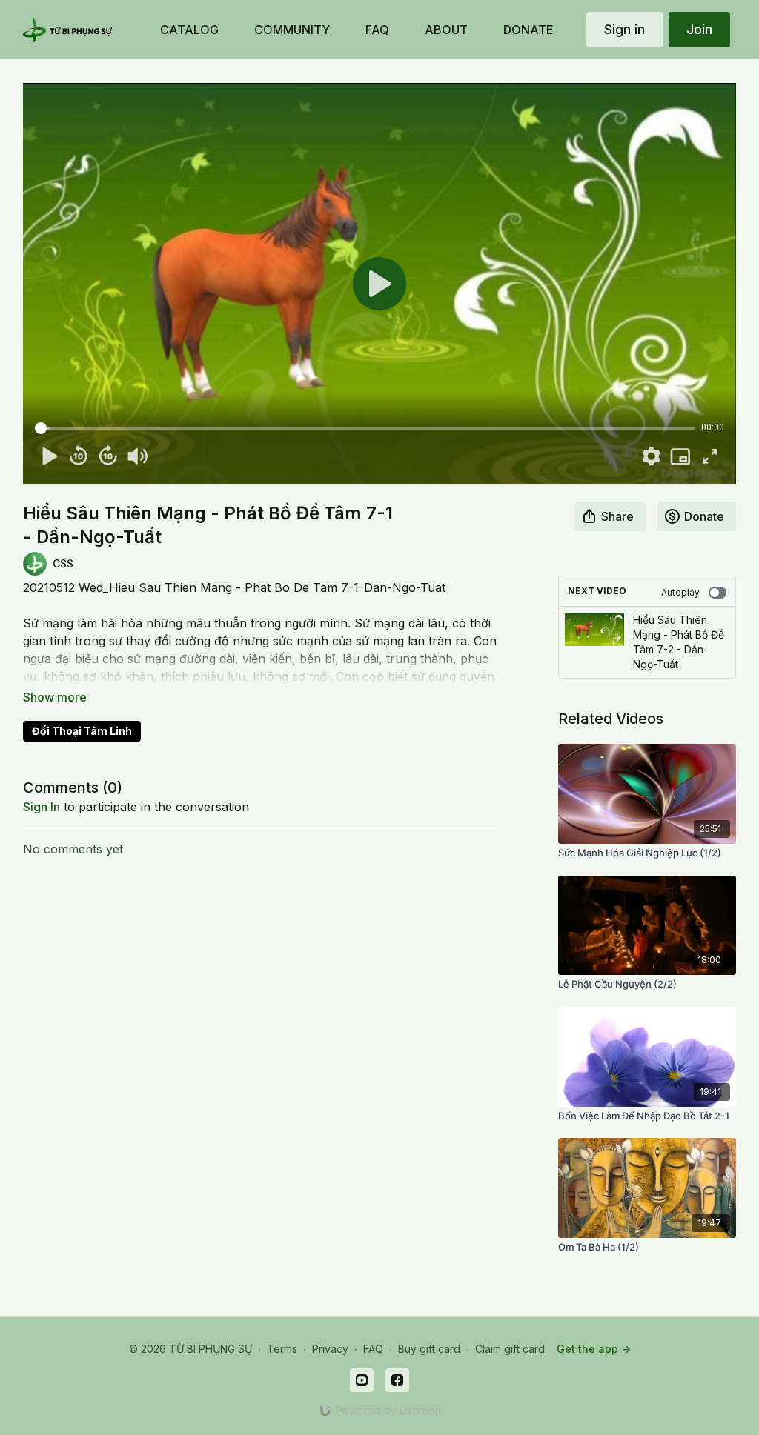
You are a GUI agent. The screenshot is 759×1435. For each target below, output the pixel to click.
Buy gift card (429, 1348)
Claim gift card (510, 1348)
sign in (41, 806)
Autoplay (680, 592)
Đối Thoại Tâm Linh (82, 731)
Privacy (330, 1348)
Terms (282, 1348)
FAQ (373, 1348)
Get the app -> (594, 1348)
